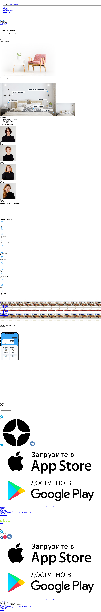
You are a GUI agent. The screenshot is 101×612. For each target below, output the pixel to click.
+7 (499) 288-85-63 (3, 23)
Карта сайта (2, 509)
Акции (4, 6)
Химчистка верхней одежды (8, 10)
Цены (4, 7)
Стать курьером (3, 513)
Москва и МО (9, 4)
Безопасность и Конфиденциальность (7, 511)
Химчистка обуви (6, 13)
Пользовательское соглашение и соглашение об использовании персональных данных (15, 512)
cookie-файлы (14, 0)
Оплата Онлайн (3, 510)
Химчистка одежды (6, 12)
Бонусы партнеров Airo (50, 506)
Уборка (4, 16)
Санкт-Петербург (15, 4)
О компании (2, 507)
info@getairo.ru (3, 514)
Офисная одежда (6, 9)
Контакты (2, 508)
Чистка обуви (5, 17)
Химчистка (5, 8)
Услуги (1, 523)
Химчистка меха (5, 11)
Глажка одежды (5, 15)
